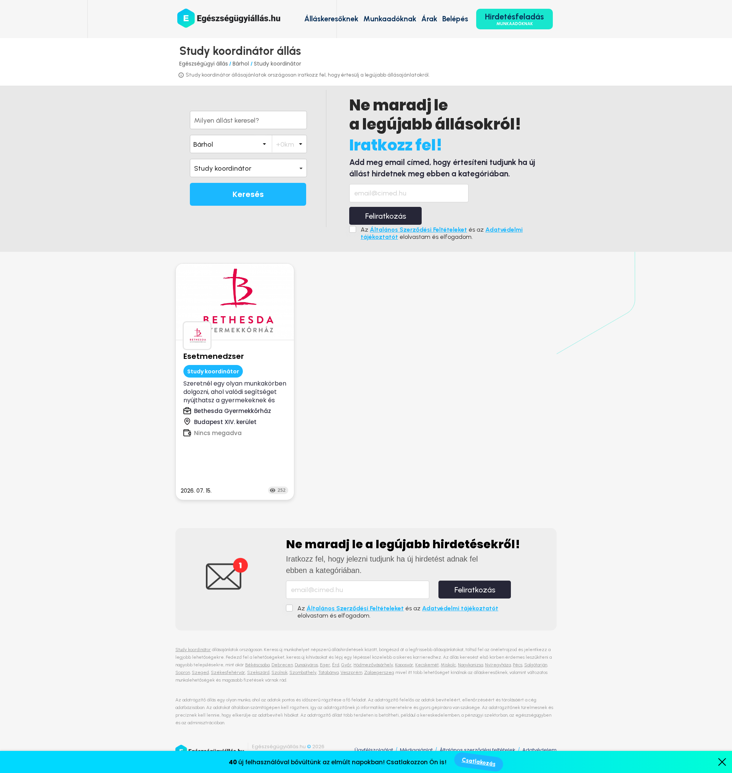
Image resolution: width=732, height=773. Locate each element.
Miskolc (448, 664)
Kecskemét (427, 664)
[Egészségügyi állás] (228, 18)
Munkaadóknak (389, 18)
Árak (429, 18)
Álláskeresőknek (331, 18)
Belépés (455, 18)
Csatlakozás (479, 762)
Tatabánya (328, 672)
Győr (346, 664)
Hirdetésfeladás (514, 19)
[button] (248, 168)
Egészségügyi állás (203, 63)
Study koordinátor (277, 63)
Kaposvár (404, 664)
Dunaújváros (306, 664)
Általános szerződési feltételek (477, 750)
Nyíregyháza (498, 664)
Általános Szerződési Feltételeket (418, 229)
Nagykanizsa (470, 664)
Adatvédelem (539, 750)
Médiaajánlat (416, 750)
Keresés (248, 194)
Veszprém (351, 672)
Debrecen (282, 664)
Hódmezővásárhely (373, 664)
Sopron (182, 672)
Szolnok (279, 672)
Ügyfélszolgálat (374, 750)
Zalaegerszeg (379, 672)
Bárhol (241, 63)
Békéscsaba (257, 664)
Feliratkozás (385, 216)
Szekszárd (258, 672)
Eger (325, 664)
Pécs (517, 664)
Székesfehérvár (228, 672)
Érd (335, 664)
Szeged (200, 672)
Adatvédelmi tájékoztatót (460, 608)
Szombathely (302, 672)
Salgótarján (535, 664)
